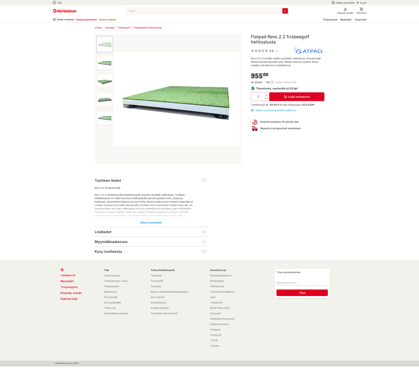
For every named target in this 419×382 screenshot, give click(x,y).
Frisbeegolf (124, 27)
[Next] (235, 99)
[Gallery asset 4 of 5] (105, 99)
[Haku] (285, 11)
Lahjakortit (68, 275)
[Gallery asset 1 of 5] (177, 99)
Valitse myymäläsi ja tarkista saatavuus (275, 110)
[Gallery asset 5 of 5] (105, 117)
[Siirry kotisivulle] (64, 11)
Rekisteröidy (69, 298)
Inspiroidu (361, 19)
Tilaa (302, 292)
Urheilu (98, 27)
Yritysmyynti (330, 19)
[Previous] (118, 99)
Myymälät (345, 19)
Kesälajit (110, 27)
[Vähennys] (266, 98)
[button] (343, 2)
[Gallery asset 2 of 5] (105, 62)
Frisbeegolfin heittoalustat (147, 27)
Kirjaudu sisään (71, 293)
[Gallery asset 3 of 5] (105, 81)
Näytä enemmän (151, 222)
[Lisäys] (266, 95)
